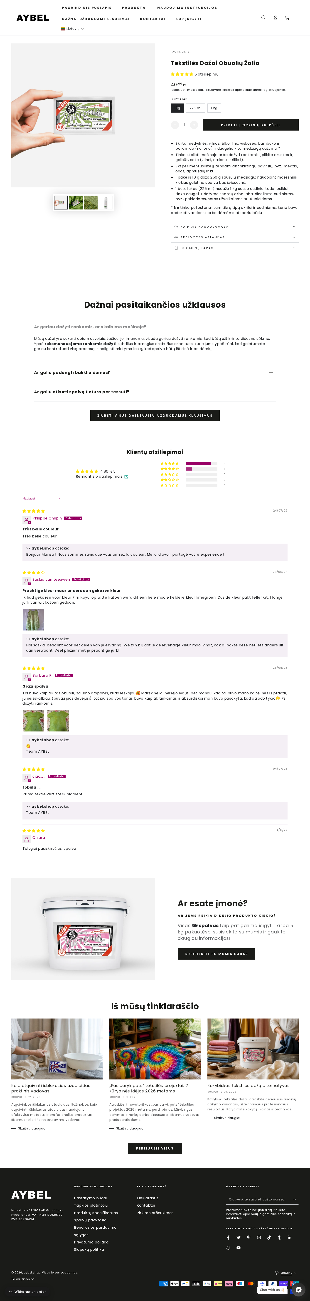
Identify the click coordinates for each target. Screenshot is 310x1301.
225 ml (196, 108)
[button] (72, 29)
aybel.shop (32, 1272)
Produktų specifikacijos (96, 1212)
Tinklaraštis (147, 1198)
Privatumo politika (91, 1242)
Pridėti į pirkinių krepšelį (250, 125)
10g (177, 108)
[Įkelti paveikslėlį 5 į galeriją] (106, 202)
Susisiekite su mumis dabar (216, 954)
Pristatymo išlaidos (219, 90)
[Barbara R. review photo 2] (58, 721)
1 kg (214, 108)
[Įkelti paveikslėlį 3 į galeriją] (91, 202)
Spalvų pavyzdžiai (90, 1220)
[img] (33, 511)
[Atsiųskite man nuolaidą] (296, 1199)
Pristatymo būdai (90, 1198)
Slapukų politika (89, 1249)
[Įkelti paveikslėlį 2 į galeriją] (76, 202)
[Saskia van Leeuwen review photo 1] (33, 620)
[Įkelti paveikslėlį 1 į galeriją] (61, 202)
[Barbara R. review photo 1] (33, 721)
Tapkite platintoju (91, 1205)
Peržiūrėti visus (155, 1148)
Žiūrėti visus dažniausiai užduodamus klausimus (155, 415)
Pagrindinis (180, 51)
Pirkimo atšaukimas (155, 1212)
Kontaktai (146, 1205)
